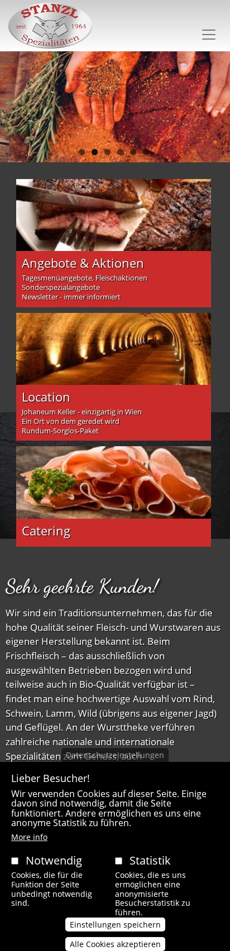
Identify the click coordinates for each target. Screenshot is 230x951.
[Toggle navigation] (208, 34)
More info (29, 837)
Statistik (150, 860)
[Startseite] (50, 25)
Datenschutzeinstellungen (115, 755)
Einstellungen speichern (115, 924)
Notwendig (54, 860)
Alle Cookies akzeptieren (115, 944)
